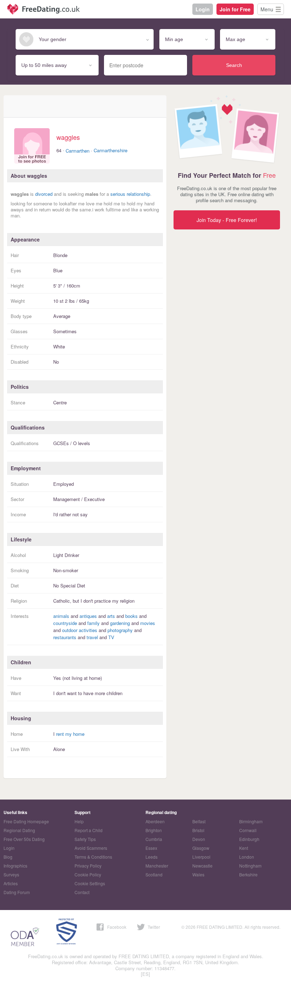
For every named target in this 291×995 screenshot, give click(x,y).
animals (61, 616)
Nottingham (250, 866)
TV (111, 637)
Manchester (157, 866)
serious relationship (130, 194)
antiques (88, 616)
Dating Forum (17, 892)
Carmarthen (77, 150)
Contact (82, 892)
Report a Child (89, 830)
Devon (198, 839)
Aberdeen (155, 821)
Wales (198, 874)
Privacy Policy (88, 866)
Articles (11, 883)
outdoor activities (79, 630)
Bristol (198, 830)
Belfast (198, 821)
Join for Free (235, 9)
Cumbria (154, 839)
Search (234, 65)
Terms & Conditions (93, 857)
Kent (243, 848)
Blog (8, 857)
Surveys (11, 874)
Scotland (154, 874)
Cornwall (248, 830)
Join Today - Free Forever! (227, 219)
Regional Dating (19, 830)
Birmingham (251, 821)
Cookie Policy (88, 874)
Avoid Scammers (91, 848)
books (131, 616)
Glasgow (200, 848)
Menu (266, 9)
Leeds (152, 857)
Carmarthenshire (110, 150)
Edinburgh (249, 839)
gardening (120, 623)
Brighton (154, 830)
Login (203, 9)
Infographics (15, 866)
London (246, 857)
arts (111, 616)
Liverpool (201, 857)
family (93, 623)
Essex (151, 848)
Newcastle (202, 866)
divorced (44, 194)
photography (120, 630)
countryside (65, 623)
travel (92, 637)
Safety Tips (85, 839)
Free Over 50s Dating (24, 839)
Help (79, 821)
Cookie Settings (90, 883)
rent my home (70, 733)
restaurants (64, 637)
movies (147, 623)
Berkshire (248, 874)
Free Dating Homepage (26, 821)
